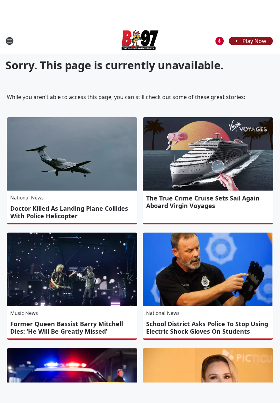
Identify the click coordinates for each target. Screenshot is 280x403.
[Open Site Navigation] (9, 41)
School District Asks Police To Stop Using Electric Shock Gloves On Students (207, 327)
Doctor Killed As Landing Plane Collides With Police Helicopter (69, 212)
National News (27, 197)
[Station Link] (140, 41)
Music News (24, 313)
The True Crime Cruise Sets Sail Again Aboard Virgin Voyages (203, 201)
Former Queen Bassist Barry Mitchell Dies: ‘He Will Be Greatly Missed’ (66, 327)
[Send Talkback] (219, 41)
